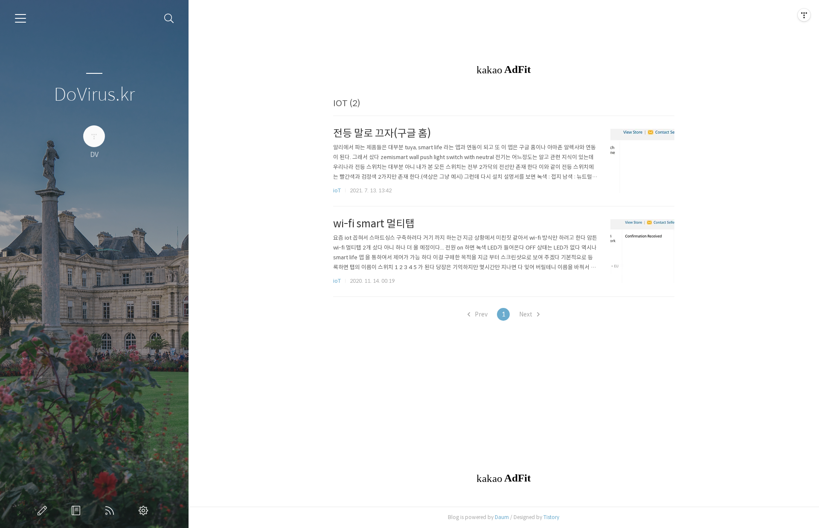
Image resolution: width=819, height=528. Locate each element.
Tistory (551, 517)
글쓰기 (44, 510)
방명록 (77, 510)
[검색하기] (169, 18)
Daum (502, 517)
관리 (145, 510)
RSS (111, 510)
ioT (337, 190)
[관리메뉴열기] (804, 15)
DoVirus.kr (94, 94)
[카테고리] (20, 18)
